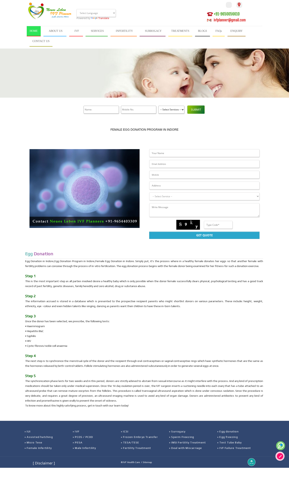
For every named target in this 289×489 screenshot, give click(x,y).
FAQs (218, 30)
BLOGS (202, 30)
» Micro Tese (33, 442)
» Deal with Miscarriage (185, 448)
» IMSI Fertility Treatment (187, 442)
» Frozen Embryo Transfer (139, 437)
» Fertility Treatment (136, 448)
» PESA (77, 442)
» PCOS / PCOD (83, 437)
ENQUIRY (236, 30)
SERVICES (97, 30)
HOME (34, 30)
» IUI (27, 431)
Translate (103, 18)
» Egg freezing (227, 437)
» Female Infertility (38, 448)
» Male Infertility (84, 448)
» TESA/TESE (130, 442)
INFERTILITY (124, 30)
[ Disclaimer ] (44, 463)
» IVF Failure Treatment (234, 448)
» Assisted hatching (39, 437)
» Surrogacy (177, 431)
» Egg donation (228, 431)
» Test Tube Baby (229, 442)
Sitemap (147, 462)
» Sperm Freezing (181, 437)
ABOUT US (56, 30)
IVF (77, 30)
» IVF (76, 431)
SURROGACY (153, 30)
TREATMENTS (180, 30)
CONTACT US (41, 41)
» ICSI (124, 431)
